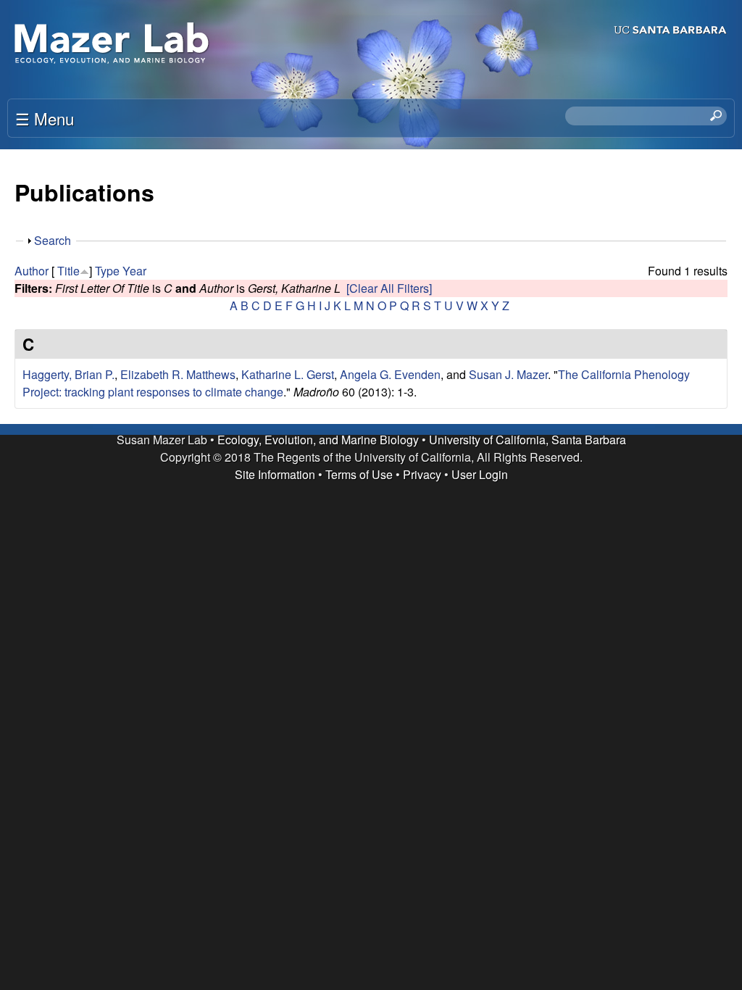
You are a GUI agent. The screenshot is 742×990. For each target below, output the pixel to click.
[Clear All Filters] (389, 288)
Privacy (422, 474)
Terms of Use (359, 474)
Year (134, 270)
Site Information (275, 474)
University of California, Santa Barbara (527, 439)
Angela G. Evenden (390, 374)
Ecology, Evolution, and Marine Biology (318, 439)
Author (31, 270)
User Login (479, 474)
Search (52, 240)
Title (68, 270)
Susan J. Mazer (508, 374)
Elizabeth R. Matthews (177, 374)
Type (107, 270)
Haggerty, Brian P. (68, 374)
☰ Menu (44, 118)
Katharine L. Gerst (287, 374)
